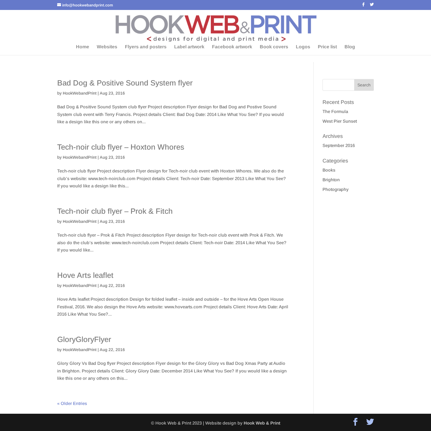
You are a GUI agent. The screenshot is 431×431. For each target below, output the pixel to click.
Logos (303, 47)
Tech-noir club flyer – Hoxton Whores (120, 147)
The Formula (335, 111)
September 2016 (339, 145)
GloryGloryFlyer (84, 339)
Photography (336, 189)
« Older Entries (72, 403)
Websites (107, 47)
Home (82, 47)
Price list (327, 47)
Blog (350, 47)
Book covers (274, 47)
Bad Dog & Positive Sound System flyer (125, 82)
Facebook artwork (232, 47)
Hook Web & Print (262, 422)
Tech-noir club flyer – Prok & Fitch (115, 211)
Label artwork (189, 47)
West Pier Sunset (340, 121)
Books (329, 169)
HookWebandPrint (79, 93)
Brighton (331, 179)
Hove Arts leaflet (85, 275)
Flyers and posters (146, 47)
